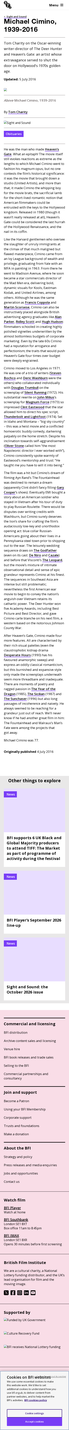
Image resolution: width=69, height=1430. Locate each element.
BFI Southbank (16, 1219)
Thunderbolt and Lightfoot (25, 416)
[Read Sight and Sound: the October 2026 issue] (34, 968)
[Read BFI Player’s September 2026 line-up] (34, 902)
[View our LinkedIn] (26, 1294)
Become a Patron (16, 1101)
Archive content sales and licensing (30, 1040)
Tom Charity (18, 112)
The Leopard (52, 560)
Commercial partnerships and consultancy (26, 1076)
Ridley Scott (25, 321)
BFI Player (12, 1207)
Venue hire (12, 1049)
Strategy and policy (18, 1157)
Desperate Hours (17, 655)
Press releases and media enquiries (30, 1165)
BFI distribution (15, 1032)
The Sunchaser (15, 698)
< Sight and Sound (15, 16)
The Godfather (45, 550)
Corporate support (17, 1117)
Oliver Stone (14, 445)
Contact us (12, 1181)
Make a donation (16, 1134)
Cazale (53, 555)
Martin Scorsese (17, 307)
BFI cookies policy (35, 1400)
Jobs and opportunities (21, 1173)
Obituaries (14, 134)
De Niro (35, 555)
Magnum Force (37, 402)
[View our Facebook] (13, 1294)
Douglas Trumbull (25, 387)
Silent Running (35, 392)
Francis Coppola (37, 302)
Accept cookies (34, 1421)
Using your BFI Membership (25, 1109)
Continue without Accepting (51, 1376)
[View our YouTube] (33, 1294)
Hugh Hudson (52, 321)
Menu (53, 5)
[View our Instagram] (19, 1294)
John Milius (45, 397)
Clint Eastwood (32, 407)
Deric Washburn (35, 378)
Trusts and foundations (21, 1126)
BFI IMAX (11, 1235)
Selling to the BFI (16, 1065)
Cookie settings (34, 1413)
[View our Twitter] (6, 1294)
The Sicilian (36, 694)
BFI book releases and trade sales (28, 1057)
